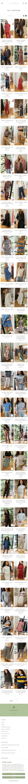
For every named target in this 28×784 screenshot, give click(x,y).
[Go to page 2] (16, 699)
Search (3, 722)
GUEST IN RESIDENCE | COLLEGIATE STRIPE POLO (20, 420)
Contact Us (4, 738)
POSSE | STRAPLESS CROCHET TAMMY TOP (20, 258)
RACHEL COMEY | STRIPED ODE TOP (7, 176)
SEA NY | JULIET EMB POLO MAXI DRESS (21, 121)
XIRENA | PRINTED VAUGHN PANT (20, 41)
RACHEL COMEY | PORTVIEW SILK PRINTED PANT (7, 204)
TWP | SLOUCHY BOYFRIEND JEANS (20, 556)
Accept (13, 774)
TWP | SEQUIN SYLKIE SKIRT (7, 473)
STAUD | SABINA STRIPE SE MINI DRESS (21, 446)
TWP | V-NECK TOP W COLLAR (7, 583)
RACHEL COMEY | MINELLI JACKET (20, 176)
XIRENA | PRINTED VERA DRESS (21, 68)
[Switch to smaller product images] (26, 15)
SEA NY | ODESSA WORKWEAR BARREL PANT (21, 149)
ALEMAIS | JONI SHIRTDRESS (21, 365)
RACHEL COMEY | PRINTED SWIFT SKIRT (7, 231)
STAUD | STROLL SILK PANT (7, 446)
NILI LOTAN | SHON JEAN (21, 664)
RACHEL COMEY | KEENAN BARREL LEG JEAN (7, 665)
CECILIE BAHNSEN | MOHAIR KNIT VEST (21, 501)
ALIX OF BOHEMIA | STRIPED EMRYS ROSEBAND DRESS (21, 337)
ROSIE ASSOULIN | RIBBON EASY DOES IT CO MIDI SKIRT (20, 610)
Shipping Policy (14, 710)
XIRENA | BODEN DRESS (21, 93)
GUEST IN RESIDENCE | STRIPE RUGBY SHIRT (20, 393)
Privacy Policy (21, 770)
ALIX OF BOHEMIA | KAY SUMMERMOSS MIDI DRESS (7, 365)
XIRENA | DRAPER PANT (7, 120)
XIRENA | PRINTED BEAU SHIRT (7, 68)
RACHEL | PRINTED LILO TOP (21, 231)
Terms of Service (5, 733)
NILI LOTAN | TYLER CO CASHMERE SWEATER (7, 691)
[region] (14, 709)
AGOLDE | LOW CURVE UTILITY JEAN (7, 393)
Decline (13, 777)
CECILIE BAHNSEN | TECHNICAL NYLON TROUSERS (7, 502)
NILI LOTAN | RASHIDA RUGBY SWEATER (20, 691)
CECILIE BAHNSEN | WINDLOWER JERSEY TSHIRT (21, 474)
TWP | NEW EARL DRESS (21, 582)
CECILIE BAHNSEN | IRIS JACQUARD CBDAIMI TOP (7, 529)
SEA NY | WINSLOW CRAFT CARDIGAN (7, 610)
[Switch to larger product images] (23, 15)
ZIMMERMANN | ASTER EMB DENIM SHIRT (7, 556)
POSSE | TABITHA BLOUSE (7, 309)
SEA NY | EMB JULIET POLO (7, 638)
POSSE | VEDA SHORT (7, 336)
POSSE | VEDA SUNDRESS (7, 283)
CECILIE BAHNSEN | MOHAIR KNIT (21, 529)
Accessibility (4, 735)
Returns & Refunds (5, 729)
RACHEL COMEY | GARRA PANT (21, 203)
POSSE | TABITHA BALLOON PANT (21, 310)
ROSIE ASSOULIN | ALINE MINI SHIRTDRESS (21, 638)
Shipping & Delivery (6, 727)
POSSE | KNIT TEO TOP (20, 283)
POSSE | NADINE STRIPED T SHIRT (7, 258)
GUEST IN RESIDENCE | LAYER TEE (7, 420)
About (2, 724)
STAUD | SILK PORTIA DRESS (7, 94)
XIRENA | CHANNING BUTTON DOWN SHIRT (7, 41)
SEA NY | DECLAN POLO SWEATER (7, 148)
